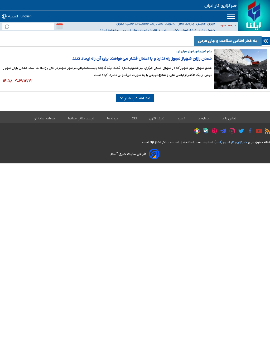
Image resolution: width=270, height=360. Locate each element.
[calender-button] (59, 26)
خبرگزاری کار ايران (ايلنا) (230, 142)
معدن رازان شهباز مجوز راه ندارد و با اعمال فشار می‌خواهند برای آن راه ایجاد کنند (142, 58)
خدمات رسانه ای (44, 118)
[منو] (231, 16)
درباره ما (203, 118)
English (26, 16)
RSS (134, 118)
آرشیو (181, 118)
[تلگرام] (222, 132)
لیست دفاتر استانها (81, 118)
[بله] (204, 132)
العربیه (13, 16)
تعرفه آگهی (157, 118)
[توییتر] (239, 132)
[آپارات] (213, 131)
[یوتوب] (257, 132)
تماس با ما (229, 118)
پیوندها (112, 118)
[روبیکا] (196, 131)
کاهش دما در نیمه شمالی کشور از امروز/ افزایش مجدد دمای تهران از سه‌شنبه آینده (157, 29)
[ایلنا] (254, 15)
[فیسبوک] (248, 132)
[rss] (266, 131)
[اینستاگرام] (230, 132)
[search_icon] (7, 27)
